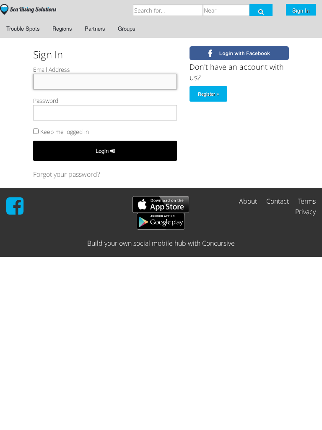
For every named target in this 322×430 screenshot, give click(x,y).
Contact (277, 201)
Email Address (51, 69)
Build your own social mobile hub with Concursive (161, 243)
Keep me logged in (64, 132)
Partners (95, 28)
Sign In (300, 10)
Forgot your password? (66, 174)
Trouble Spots (23, 28)
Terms (307, 201)
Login (103, 151)
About (248, 201)
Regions (62, 28)
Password (45, 101)
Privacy (305, 211)
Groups (126, 28)
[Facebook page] (14, 210)
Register (207, 93)
